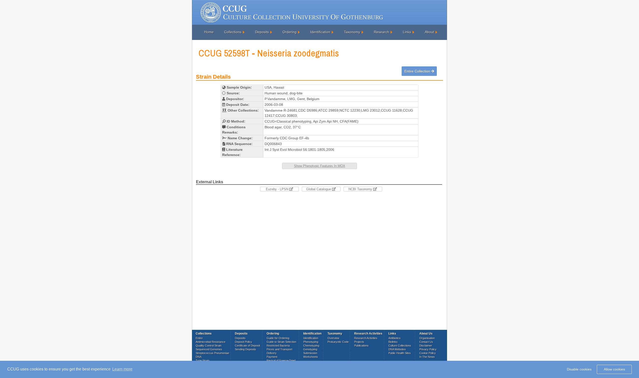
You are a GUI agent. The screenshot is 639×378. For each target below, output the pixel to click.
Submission (310, 353)
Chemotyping (311, 345)
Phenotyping (310, 341)
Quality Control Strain (208, 345)
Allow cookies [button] (614, 369)
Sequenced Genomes (209, 349)
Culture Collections (399, 345)
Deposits (262, 32)
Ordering (290, 32)
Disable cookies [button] (579, 369)
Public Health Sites (399, 353)
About (429, 32)
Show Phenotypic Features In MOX (319, 166)
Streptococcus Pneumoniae (212, 353)
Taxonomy (352, 32)
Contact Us (426, 341)
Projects (359, 341)
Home (209, 32)
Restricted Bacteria (278, 345)
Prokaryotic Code (338, 341)
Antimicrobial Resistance (210, 341)
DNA (198, 356)
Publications (361, 345)
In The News (427, 356)
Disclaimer (425, 345)
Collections (232, 32)
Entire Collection (417, 71)
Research (381, 32)
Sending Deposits (245, 349)
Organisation (427, 338)
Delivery (272, 353)
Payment (272, 356)
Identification (320, 32)
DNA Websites (397, 349)
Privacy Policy (428, 349)
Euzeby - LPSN (277, 189)
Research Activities (365, 338)
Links (407, 32)
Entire (199, 338)
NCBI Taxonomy (360, 189)
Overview (333, 338)
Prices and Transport (279, 349)
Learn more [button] (122, 369)
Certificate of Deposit (247, 345)
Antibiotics (394, 338)
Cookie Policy (427, 353)
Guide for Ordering (278, 338)
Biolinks (393, 341)
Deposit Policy (243, 341)
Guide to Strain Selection (281, 341)
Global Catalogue (319, 189)
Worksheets (310, 356)
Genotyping (310, 349)
